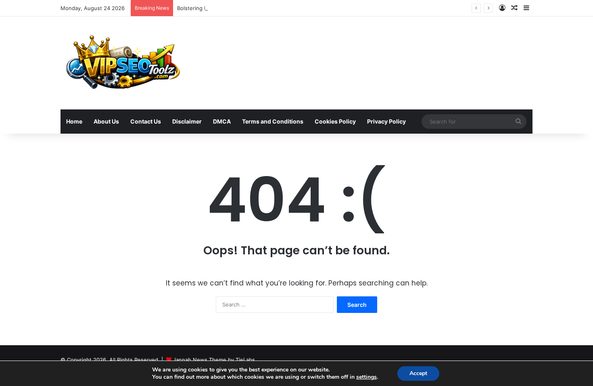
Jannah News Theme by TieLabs (214, 360)
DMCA (222, 121)
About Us (106, 121)
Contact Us (145, 121)
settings (366, 377)
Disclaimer (187, 121)
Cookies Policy (335, 121)
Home (74, 121)
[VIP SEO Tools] (122, 63)
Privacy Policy (386, 121)
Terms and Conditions (272, 121)
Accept (418, 373)
